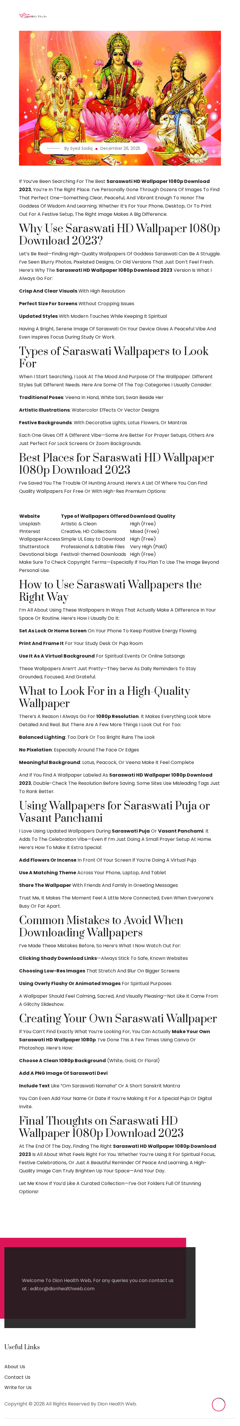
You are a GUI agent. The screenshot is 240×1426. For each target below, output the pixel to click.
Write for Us (18, 1387)
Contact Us (17, 1377)
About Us (14, 1366)
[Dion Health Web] (33, 15)
